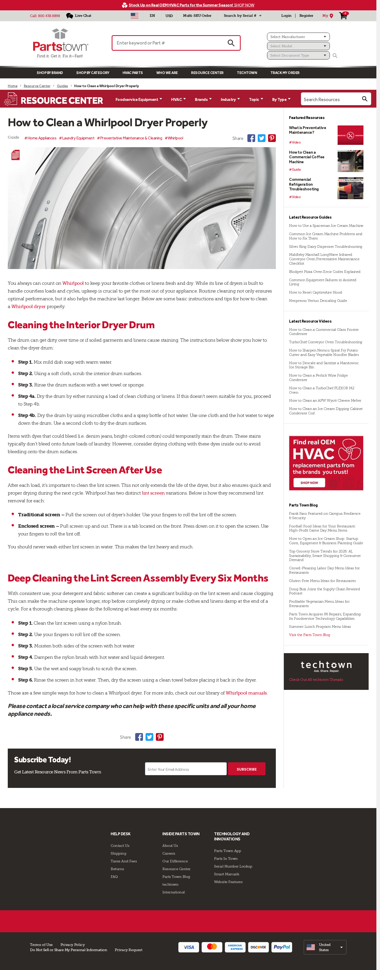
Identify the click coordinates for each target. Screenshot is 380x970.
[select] (325, 947)
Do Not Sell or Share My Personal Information (68, 950)
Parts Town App (227, 851)
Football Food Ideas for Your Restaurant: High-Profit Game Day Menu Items (322, 528)
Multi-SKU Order (197, 15)
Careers (168, 853)
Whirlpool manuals (246, 693)
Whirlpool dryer (28, 306)
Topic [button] (254, 99)
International (173, 892)
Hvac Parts (133, 73)
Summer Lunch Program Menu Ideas (320, 627)
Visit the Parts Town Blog (309, 635)
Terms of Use (41, 945)
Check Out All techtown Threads (316, 680)
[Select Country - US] (134, 15)
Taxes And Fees (124, 861)
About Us (170, 846)
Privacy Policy (72, 945)
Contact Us (120, 846)
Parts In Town (226, 858)
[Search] (335, 55)
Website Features (228, 882)
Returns (117, 869)
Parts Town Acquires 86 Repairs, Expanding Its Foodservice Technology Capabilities (325, 616)
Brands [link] (201, 99)
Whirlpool (73, 283)
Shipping (118, 853)
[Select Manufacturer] (298, 37)
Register (306, 15)
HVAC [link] (176, 99)
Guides (62, 86)
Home (12, 86)
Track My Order (285, 73)
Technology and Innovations (231, 836)
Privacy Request (128, 950)
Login (286, 15)
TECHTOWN (247, 73)
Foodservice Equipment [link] (137, 99)
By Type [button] (279, 99)
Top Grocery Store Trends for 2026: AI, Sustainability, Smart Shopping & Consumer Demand (325, 555)
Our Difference (175, 861)
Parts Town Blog (176, 877)
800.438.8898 (49, 16)
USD (169, 16)
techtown (170, 884)
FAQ (114, 877)
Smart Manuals (226, 874)
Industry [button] (228, 99)
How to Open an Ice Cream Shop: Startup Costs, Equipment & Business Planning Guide (326, 541)
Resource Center (207, 73)
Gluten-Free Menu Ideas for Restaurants (322, 581)
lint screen (153, 493)
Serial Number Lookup (233, 866)
